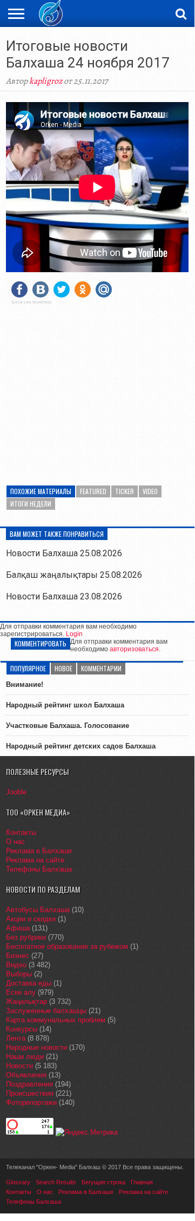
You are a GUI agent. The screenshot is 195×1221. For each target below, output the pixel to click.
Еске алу (21, 992)
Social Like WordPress (31, 302)
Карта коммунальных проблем (55, 1020)
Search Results (56, 1182)
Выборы (19, 974)
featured (93, 491)
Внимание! (24, 684)
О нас (15, 842)
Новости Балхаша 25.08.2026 (64, 553)
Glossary (18, 1182)
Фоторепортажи (31, 1102)
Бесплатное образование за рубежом (67, 946)
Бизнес (17, 956)
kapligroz (45, 81)
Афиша (18, 928)
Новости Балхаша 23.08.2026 (64, 596)
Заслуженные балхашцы (46, 1011)
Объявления (26, 1075)
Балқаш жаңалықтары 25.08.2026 (74, 575)
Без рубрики (26, 937)
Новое (63, 668)
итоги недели (30, 503)
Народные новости (36, 1047)
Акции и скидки (31, 919)
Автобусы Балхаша (38, 910)
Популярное (28, 668)
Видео (16, 965)
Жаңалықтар (26, 1001)
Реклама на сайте (35, 860)
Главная (142, 1182)
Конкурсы (21, 1029)
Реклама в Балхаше (39, 851)
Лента (15, 1038)
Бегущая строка (103, 1182)
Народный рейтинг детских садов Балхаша (81, 746)
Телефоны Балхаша (39, 869)
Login (74, 634)
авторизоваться (134, 649)
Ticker (124, 491)
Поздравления (29, 1084)
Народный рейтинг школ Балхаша (65, 705)
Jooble (16, 792)
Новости (19, 1066)
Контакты (21, 832)
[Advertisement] (97, 388)
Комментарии (101, 668)
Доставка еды (28, 983)
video (150, 491)
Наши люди (25, 1057)
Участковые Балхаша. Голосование (67, 725)
